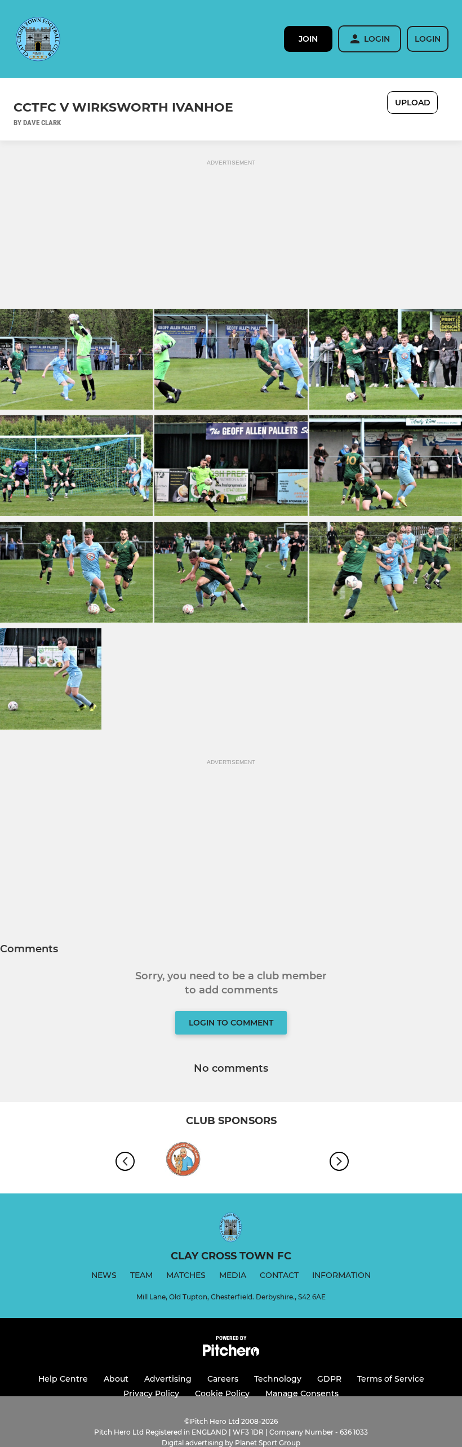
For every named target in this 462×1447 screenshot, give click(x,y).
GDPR (329, 1379)
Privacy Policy (151, 1393)
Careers (222, 1379)
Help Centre (63, 1379)
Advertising (168, 1379)
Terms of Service (390, 1379)
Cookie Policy (222, 1393)
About (116, 1379)
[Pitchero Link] (231, 1353)
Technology (277, 1379)
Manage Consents (302, 1393)
